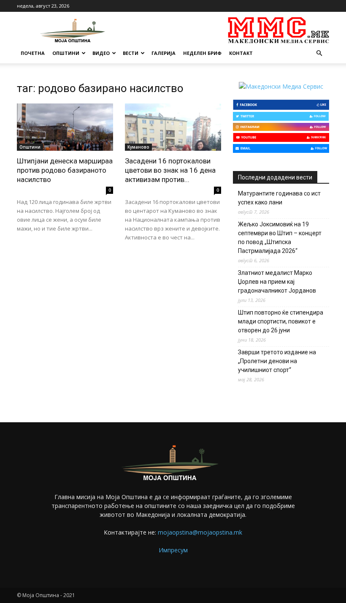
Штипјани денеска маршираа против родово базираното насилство (65, 170)
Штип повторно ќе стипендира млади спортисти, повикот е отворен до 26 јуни (280, 321)
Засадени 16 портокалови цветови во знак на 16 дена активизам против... (170, 170)
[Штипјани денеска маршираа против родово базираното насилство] (65, 127)
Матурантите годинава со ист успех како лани (279, 198)
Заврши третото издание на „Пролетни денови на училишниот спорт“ (277, 361)
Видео (101, 53)
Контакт (241, 53)
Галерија (163, 53)
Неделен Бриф (202, 53)
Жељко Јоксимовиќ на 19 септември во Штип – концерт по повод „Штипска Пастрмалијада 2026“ (280, 237)
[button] (319, 53)
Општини (65, 53)
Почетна (33, 53)
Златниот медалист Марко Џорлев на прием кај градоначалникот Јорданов (277, 281)
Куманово (138, 147)
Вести (130, 53)
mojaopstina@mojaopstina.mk (200, 532)
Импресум (173, 550)
